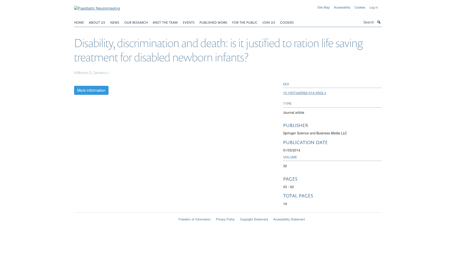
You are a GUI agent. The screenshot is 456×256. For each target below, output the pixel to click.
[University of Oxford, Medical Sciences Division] (123, 217)
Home (79, 21)
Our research (136, 21)
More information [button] (91, 90)
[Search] (379, 22)
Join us (268, 21)
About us (97, 21)
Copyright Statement (254, 219)
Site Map (323, 7)
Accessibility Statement (289, 219)
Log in (374, 7)
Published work (213, 21)
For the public (244, 21)
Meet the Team (165, 21)
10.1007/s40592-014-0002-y (304, 92)
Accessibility (342, 7)
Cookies (360, 7)
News (114, 21)
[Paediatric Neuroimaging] (97, 6)
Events (189, 21)
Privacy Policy (225, 219)
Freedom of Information (195, 219)
